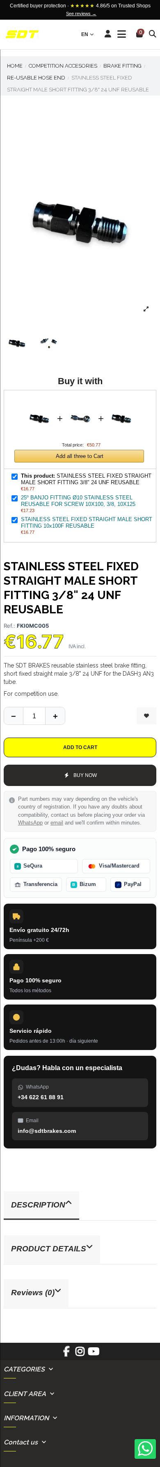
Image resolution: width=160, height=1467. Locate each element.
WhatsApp (30, 823)
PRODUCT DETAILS (48, 1248)
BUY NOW (85, 775)
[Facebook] (66, 1354)
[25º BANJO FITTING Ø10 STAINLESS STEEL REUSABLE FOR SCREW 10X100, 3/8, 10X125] (80, 401)
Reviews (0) (33, 1292)
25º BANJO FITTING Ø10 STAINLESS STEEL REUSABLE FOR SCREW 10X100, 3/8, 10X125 (78, 500)
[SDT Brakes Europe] (22, 34)
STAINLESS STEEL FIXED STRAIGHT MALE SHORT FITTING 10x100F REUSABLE (86, 522)
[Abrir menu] (121, 34)
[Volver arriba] (55, 715)
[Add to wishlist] (146, 715)
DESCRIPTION (38, 1204)
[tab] (80, 1206)
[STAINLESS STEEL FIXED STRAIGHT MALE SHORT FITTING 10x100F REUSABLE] (121, 401)
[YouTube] (93, 1354)
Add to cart (80, 747)
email (56, 823)
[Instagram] (79, 1354)
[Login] (108, 34)
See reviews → (81, 13)
